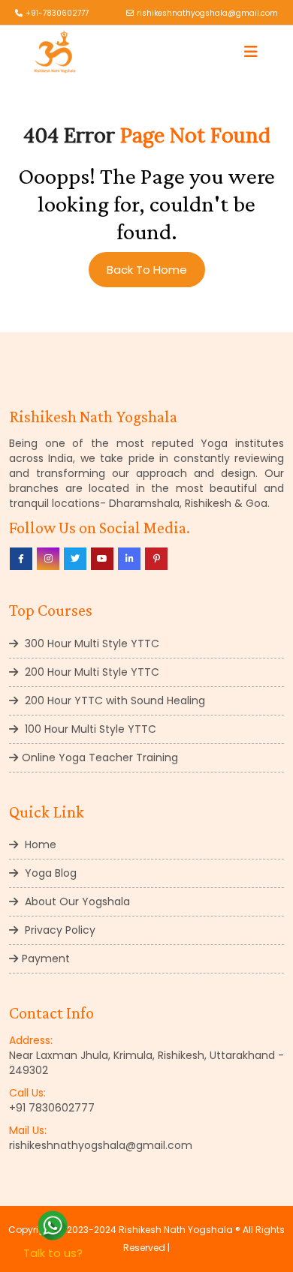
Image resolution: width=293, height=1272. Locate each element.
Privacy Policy (58, 930)
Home (39, 844)
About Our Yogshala (76, 901)
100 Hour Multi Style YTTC (89, 729)
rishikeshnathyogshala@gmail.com (207, 13)
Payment (46, 958)
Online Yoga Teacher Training (100, 757)
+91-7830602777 (57, 13)
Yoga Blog (49, 873)
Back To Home (147, 270)
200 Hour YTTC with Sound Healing (113, 700)
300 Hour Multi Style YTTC (90, 643)
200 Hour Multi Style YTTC (90, 672)
